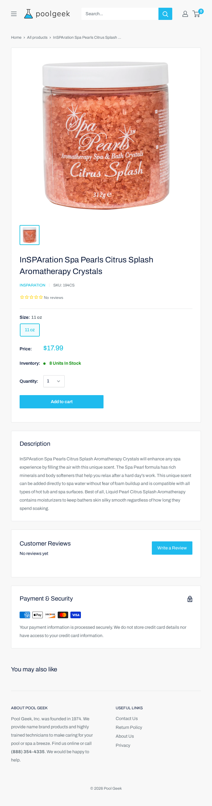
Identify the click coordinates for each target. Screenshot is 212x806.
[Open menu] (14, 14)
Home (16, 37)
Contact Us (127, 718)
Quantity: (29, 381)
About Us (125, 736)
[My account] (185, 14)
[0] (196, 14)
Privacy (123, 745)
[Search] (165, 14)
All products (37, 37)
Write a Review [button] (172, 548)
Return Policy (129, 727)
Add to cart (62, 401)
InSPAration (32, 285)
